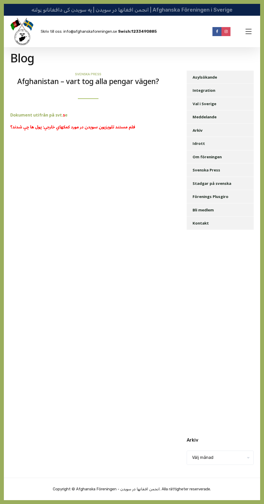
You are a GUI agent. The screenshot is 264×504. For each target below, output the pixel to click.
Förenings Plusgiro (210, 196)
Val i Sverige (204, 103)
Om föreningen (207, 156)
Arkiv (198, 130)
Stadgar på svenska (212, 183)
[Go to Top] (254, 492)
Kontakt (201, 223)
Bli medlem (203, 209)
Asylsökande (205, 77)
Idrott (199, 143)
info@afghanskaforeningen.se (90, 31)
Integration (204, 90)
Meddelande (205, 116)
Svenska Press (88, 74)
